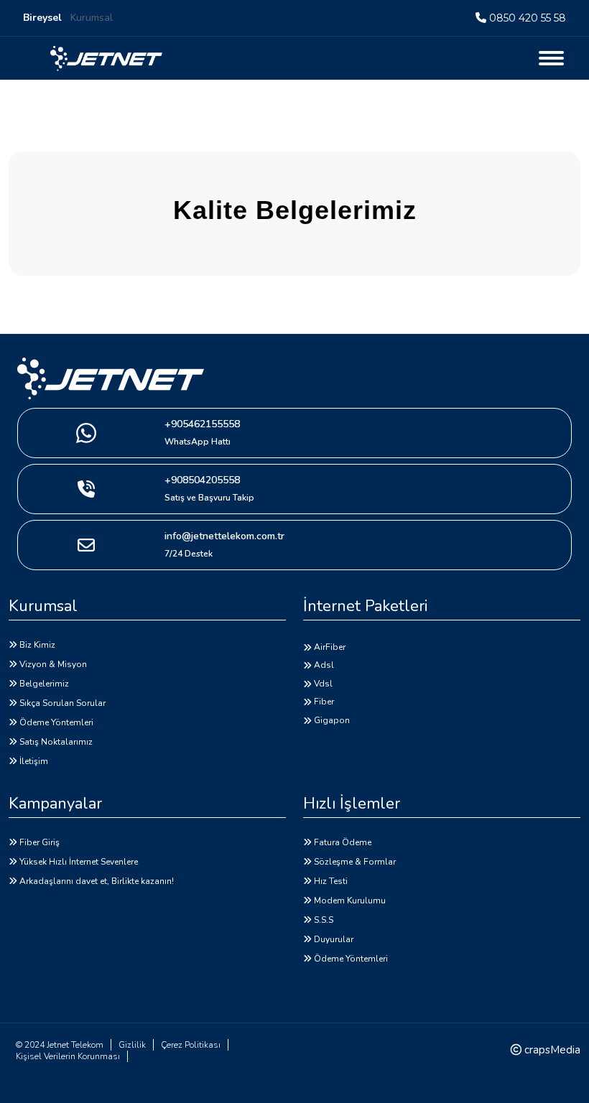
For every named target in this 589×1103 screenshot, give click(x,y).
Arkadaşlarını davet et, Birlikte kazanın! (96, 881)
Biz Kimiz (37, 645)
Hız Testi (331, 881)
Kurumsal (91, 17)
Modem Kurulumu (350, 900)
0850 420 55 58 (527, 17)
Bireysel (42, 17)
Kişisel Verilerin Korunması (68, 1056)
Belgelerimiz (44, 683)
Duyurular (333, 939)
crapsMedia (550, 1050)
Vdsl (323, 683)
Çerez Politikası (191, 1045)
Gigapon (332, 720)
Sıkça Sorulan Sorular (62, 703)
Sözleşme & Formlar (355, 861)
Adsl (324, 665)
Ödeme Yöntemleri (56, 722)
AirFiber (329, 647)
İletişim (33, 761)
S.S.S (323, 920)
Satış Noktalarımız (56, 742)
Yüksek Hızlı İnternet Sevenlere (78, 861)
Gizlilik (132, 1045)
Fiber (324, 701)
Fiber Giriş (39, 842)
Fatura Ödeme (342, 842)
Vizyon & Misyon (53, 664)
